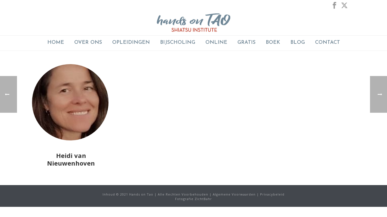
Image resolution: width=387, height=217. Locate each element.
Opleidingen (131, 42)
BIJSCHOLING (177, 42)
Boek (273, 42)
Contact (327, 42)
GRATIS (246, 42)
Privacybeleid (272, 194)
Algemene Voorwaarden (234, 194)
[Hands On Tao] (193, 22)
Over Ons (88, 42)
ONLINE (216, 42)
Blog (297, 42)
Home (55, 42)
